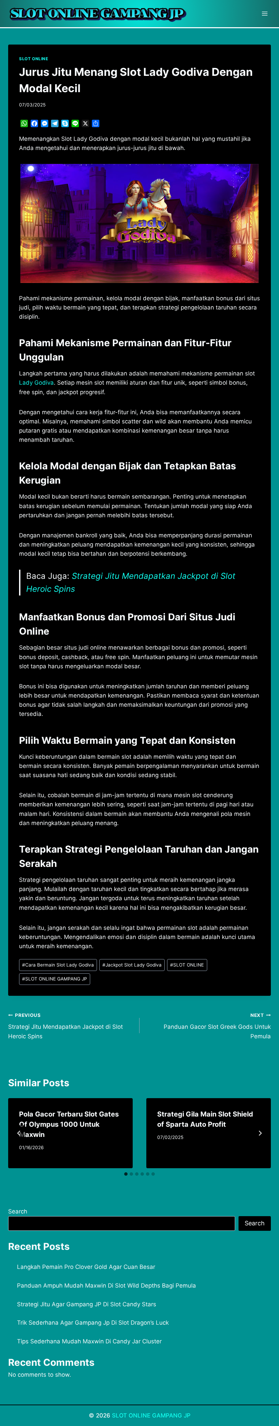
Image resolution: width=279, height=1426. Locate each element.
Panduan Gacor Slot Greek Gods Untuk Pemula (217, 1026)
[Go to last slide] (19, 1133)
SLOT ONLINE (33, 58)
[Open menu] (264, 13)
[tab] (126, 1174)
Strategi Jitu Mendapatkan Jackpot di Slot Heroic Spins (65, 1026)
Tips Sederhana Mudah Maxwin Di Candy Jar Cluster (89, 1341)
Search (17, 1211)
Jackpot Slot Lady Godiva (132, 965)
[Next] (260, 1133)
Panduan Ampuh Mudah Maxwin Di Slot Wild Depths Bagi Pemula (106, 1285)
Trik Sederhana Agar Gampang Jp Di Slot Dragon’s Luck (93, 1322)
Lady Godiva (36, 382)
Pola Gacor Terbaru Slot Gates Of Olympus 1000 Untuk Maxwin (69, 1124)
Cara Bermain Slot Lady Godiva (58, 965)
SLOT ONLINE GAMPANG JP (54, 979)
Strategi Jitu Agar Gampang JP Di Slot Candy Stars (86, 1304)
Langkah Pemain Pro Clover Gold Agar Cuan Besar (86, 1266)
